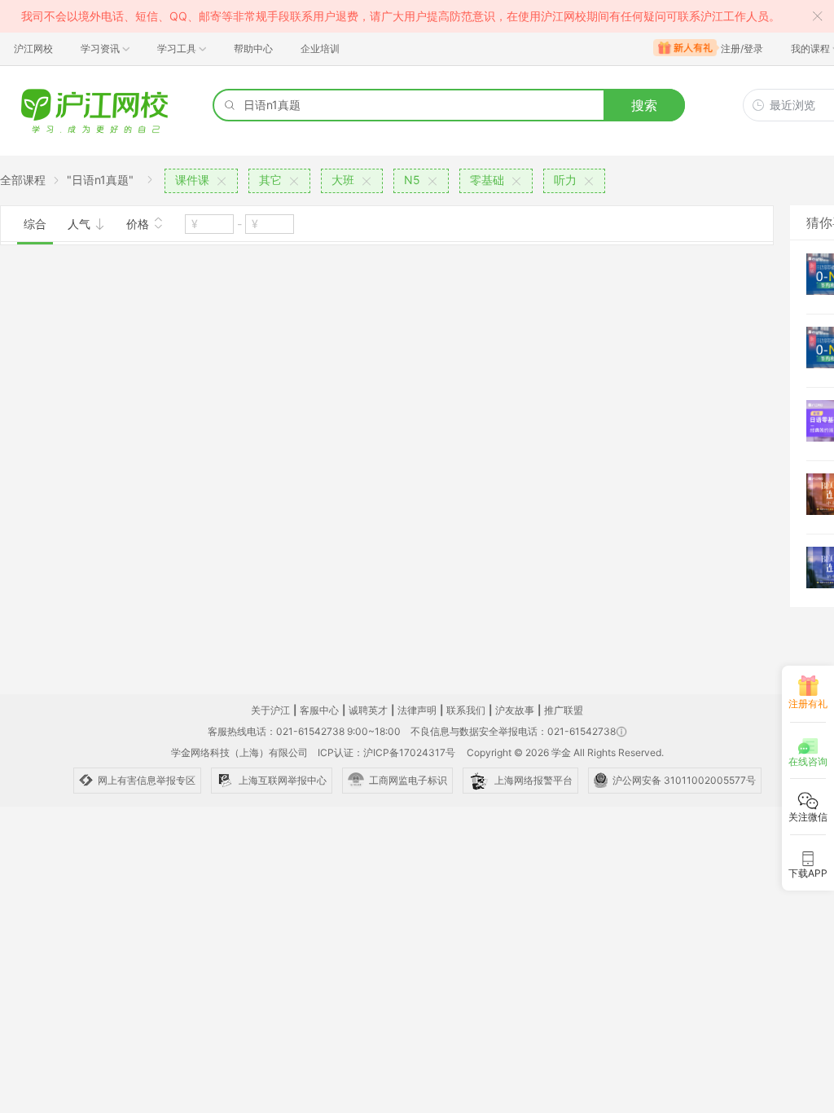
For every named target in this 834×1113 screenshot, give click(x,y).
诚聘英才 (368, 710)
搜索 (644, 105)
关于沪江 (270, 710)
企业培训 (320, 48)
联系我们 (465, 710)
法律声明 (417, 710)
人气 (81, 224)
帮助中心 (253, 48)
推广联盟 (563, 710)
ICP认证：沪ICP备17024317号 (386, 752)
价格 (139, 224)
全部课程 (23, 180)
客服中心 (319, 710)
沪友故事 (514, 710)
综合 (35, 224)
